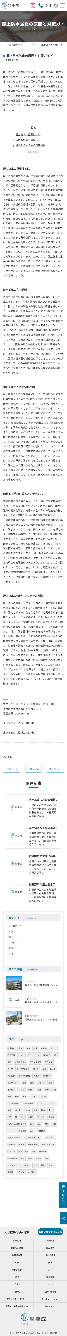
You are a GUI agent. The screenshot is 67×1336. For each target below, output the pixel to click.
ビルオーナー (13, 1082)
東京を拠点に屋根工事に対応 (19, 732)
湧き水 (18, 1110)
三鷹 (9, 1096)
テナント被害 (50, 1089)
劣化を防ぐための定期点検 (30, 145)
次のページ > (55, 768)
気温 (28, 1048)
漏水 (22, 1117)
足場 (35, 1048)
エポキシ (43, 1096)
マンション (14, 942)
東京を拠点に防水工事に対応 (19, 723)
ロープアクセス (23, 1068)
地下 (9, 1117)
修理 (35, 1165)
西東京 (36, 1075)
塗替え (51, 1165)
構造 (43, 1110)
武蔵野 (21, 1089)
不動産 (44, 1048)
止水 (39, 1123)
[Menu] (62, 5)
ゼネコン (11, 1151)
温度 (9, 1110)
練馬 (39, 1089)
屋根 (10, 756)
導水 (32, 1123)
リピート (41, 1082)
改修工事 (11, 1055)
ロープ (10, 1068)
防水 (5, 756)
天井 (24, 1096)
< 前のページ (12, 768)
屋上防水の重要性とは (28, 134)
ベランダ (20, 1172)
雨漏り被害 (23, 1151)
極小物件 (46, 1055)
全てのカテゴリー (17, 925)
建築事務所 (12, 1158)
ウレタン (52, 1103)
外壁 (11, 931)
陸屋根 (10, 1172)
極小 (56, 1055)
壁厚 (44, 1068)
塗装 (30, 1158)
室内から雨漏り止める (16, 1123)
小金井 (31, 1089)
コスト (21, 1055)
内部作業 (22, 1130)
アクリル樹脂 (28, 1103)
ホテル (21, 1144)
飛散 (54, 1123)
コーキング (25, 1165)
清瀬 (50, 1082)
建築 (35, 1110)
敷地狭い (11, 1048)
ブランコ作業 (35, 1062)
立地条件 (46, 1075)
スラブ (53, 1068)
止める (27, 1110)
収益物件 (41, 1130)
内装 (34, 1151)
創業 (32, 1082)
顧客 (24, 1082)
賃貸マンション (14, 1137)
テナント (41, 1117)
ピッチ (36, 1068)
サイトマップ (50, 1306)
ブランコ (48, 1062)
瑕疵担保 (11, 1075)
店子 (32, 1130)
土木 (50, 1110)
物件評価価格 (24, 1075)
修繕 (47, 1158)
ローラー (11, 1130)
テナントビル (33, 1055)
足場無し (52, 1117)
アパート (13, 948)
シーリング (12, 1165)
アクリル (41, 1103)
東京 (22, 1158)
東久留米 (11, 1089)
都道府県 (11, 1144)
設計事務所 (32, 1144)
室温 (20, 1048)
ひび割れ (32, 1172)
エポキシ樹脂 (13, 1103)
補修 (43, 1165)
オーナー (54, 1048)
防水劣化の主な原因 (27, 140)
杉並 (17, 1096)
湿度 (9, 1062)
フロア (33, 1096)
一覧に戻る (33, 768)
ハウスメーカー (47, 1144)
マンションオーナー (32, 1137)
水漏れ (31, 1117)
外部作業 (43, 1151)
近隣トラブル (20, 1062)
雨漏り (38, 1158)
